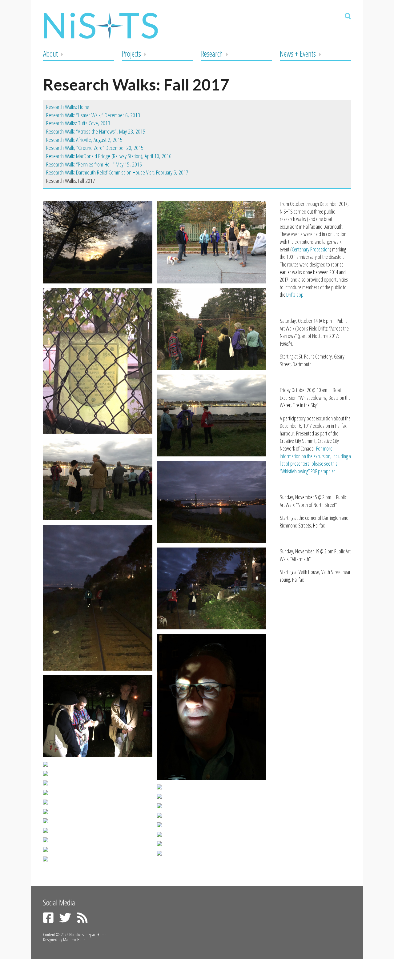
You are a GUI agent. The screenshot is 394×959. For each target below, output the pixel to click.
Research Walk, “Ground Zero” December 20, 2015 (94, 148)
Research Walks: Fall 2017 (70, 181)
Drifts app (295, 294)
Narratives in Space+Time (88, 934)
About (50, 53)
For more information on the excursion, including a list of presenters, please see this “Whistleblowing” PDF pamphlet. (315, 460)
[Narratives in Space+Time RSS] (82, 918)
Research (212, 53)
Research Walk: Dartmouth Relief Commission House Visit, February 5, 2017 (117, 172)
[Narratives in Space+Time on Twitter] (65, 918)
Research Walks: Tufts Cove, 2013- (79, 123)
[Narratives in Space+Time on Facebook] (48, 918)
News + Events (298, 53)
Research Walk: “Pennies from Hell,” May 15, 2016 (94, 164)
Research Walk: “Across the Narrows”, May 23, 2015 (95, 131)
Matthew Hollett (75, 939)
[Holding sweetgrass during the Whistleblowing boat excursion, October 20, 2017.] (97, 802)
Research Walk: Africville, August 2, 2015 (84, 140)
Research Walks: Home (67, 107)
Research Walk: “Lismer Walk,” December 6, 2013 (93, 115)
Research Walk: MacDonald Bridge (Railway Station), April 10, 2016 (108, 156)
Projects (131, 53)
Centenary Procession (311, 249)
